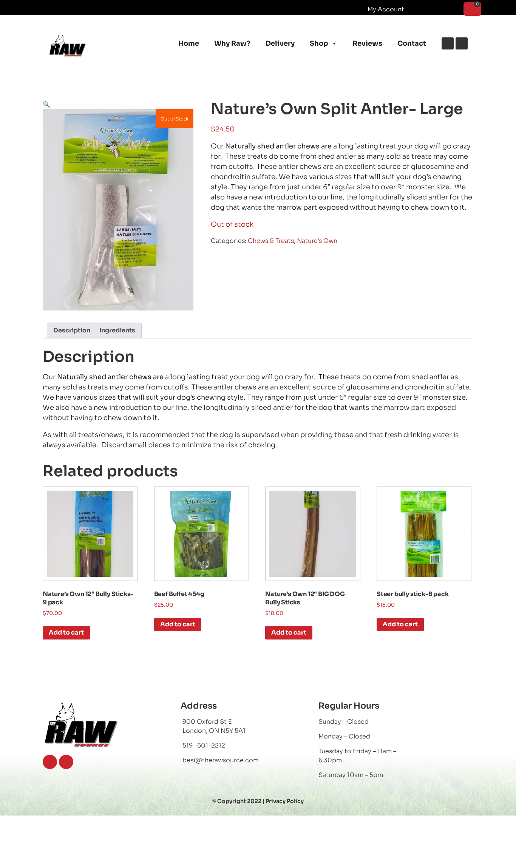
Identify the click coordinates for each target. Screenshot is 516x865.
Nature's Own (317, 241)
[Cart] (472, 9)
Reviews (367, 43)
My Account (386, 9)
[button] (46, 104)
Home (188, 43)
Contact (411, 43)
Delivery (280, 43)
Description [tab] (71, 330)
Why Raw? (232, 43)
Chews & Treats (271, 241)
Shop (319, 43)
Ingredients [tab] (117, 330)
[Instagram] (462, 43)
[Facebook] (448, 43)
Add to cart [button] (66, 632)
